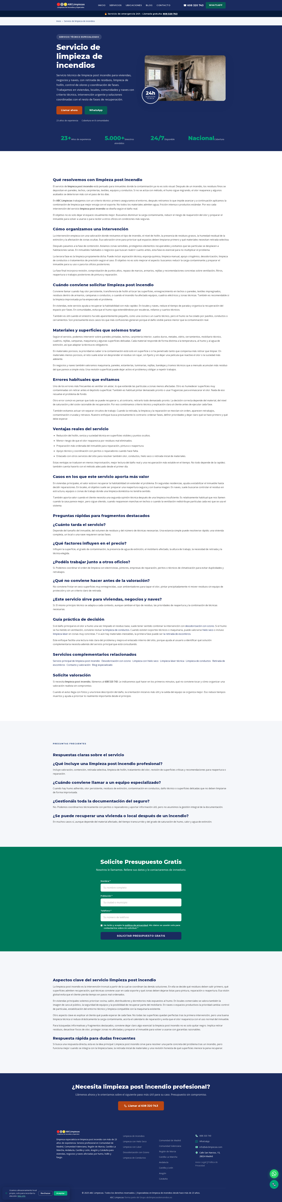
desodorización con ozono (199, 626)
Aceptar (60, 1193)
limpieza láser (60, 634)
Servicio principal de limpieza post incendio (76, 661)
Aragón (162, 1173)
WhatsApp (215, 5)
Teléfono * (106, 911)
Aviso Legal (200, 1162)
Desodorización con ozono (116, 661)
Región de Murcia (167, 1151)
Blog (149, 5)
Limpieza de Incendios (134, 1136)
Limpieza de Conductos (134, 1157)
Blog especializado (102, 665)
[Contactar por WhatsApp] (274, 1173)
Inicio (101, 5)
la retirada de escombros (177, 634)
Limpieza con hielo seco (145, 661)
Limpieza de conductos (198, 661)
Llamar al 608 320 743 (143, 1105)
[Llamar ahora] (274, 1184)
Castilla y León (166, 1167)
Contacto (163, 5)
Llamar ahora (69, 110)
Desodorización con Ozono (136, 1152)
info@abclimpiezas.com (210, 1147)
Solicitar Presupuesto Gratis (141, 935)
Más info (21, 1196)
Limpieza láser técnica (172, 661)
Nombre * (105, 881)
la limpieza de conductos (116, 630)
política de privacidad (136, 925)
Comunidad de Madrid (170, 1140)
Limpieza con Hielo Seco (135, 1141)
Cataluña (163, 1178)
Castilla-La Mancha (168, 1156)
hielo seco (207, 630)
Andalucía (163, 1162)
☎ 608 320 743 (193, 5)
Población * (106, 896)
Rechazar (45, 1193)
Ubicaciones (134, 5)
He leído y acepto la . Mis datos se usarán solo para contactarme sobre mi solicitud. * (142, 926)
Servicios (115, 5)
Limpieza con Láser (132, 1146)
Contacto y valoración (78, 665)
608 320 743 (170, 13)
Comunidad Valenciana (170, 1146)
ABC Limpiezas (117, 1197)
